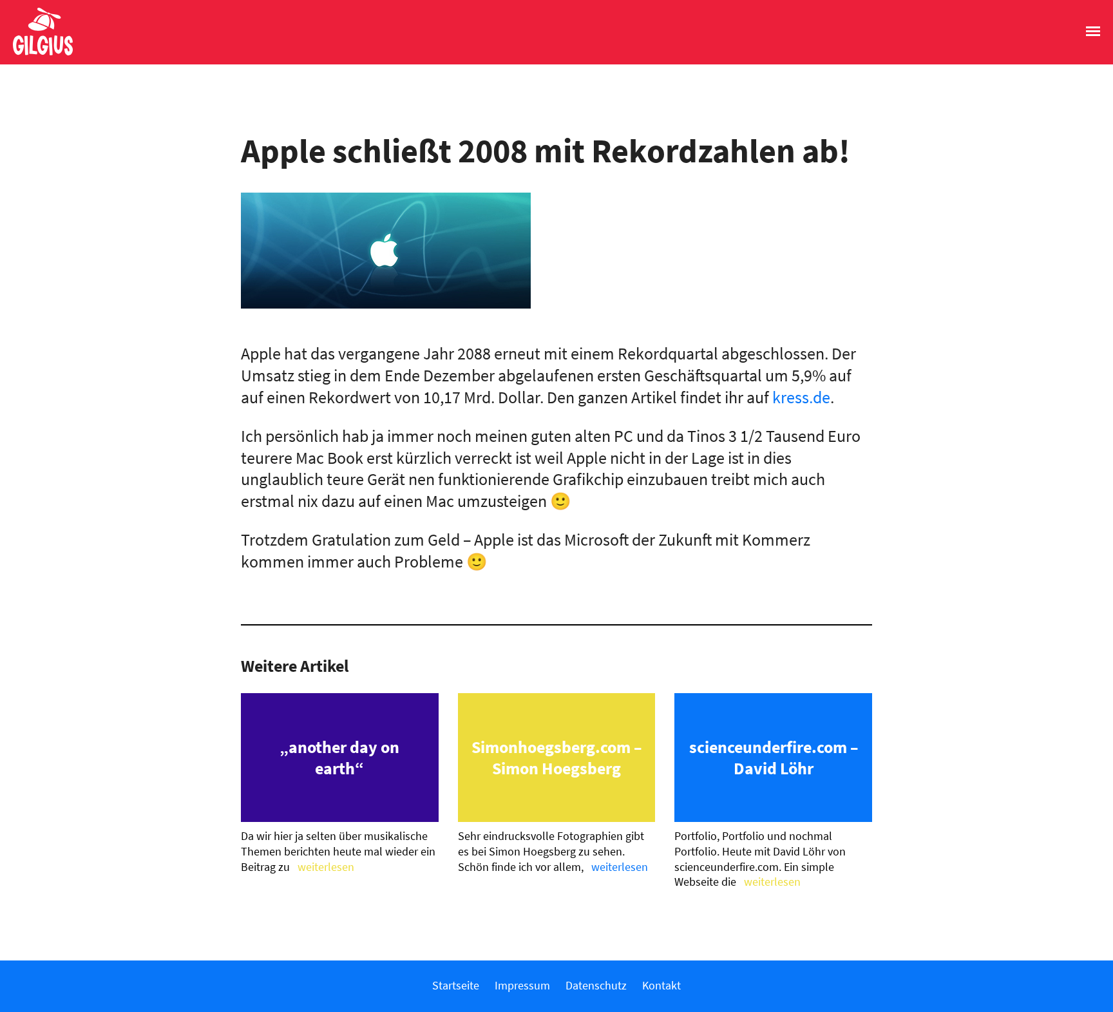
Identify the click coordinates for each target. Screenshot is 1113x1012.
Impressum (522, 985)
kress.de (801, 397)
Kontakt (661, 985)
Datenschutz (596, 985)
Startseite (455, 985)
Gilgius (36, 54)
